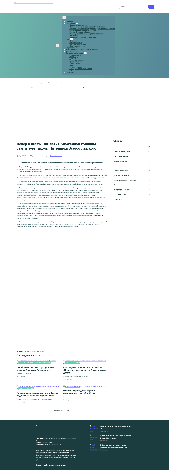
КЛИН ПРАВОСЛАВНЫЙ (61, 452)
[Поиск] (151, 7)
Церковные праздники (42, 362)
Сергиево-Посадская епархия (34, 351)
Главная (69, 21)
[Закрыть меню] (64, 17)
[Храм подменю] (71, 39)
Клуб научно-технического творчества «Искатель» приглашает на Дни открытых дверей (84, 370)
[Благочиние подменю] (77, 23)
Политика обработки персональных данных (51, 465)
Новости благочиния (28, 83)
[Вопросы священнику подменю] (85, 53)
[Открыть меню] (57, 45)
